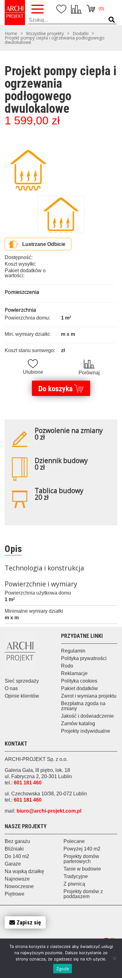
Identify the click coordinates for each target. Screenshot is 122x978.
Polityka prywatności (84, 658)
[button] (112, 20)
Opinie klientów (22, 696)
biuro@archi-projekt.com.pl (49, 811)
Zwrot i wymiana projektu (88, 696)
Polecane (74, 841)
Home (11, 33)
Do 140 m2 (17, 856)
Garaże (13, 863)
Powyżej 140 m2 (82, 848)
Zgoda (62, 968)
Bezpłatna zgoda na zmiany (83, 706)
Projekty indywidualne (85, 731)
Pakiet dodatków (79, 688)
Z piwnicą (74, 884)
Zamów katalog (78, 723)
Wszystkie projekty (45, 33)
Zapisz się (29, 922)
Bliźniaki (14, 848)
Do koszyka (55, 388)
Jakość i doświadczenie (87, 716)
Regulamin (73, 650)
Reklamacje (74, 673)
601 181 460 (28, 782)
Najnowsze (17, 879)
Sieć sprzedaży (22, 681)
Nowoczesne (19, 886)
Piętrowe (14, 894)
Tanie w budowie (82, 868)
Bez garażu (17, 841)
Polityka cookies (79, 681)
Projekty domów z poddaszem (83, 894)
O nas (11, 688)
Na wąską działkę (24, 871)
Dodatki (81, 33)
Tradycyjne (76, 876)
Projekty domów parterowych (81, 859)
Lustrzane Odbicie (43, 244)
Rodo (67, 665)
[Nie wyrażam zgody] (114, 958)
